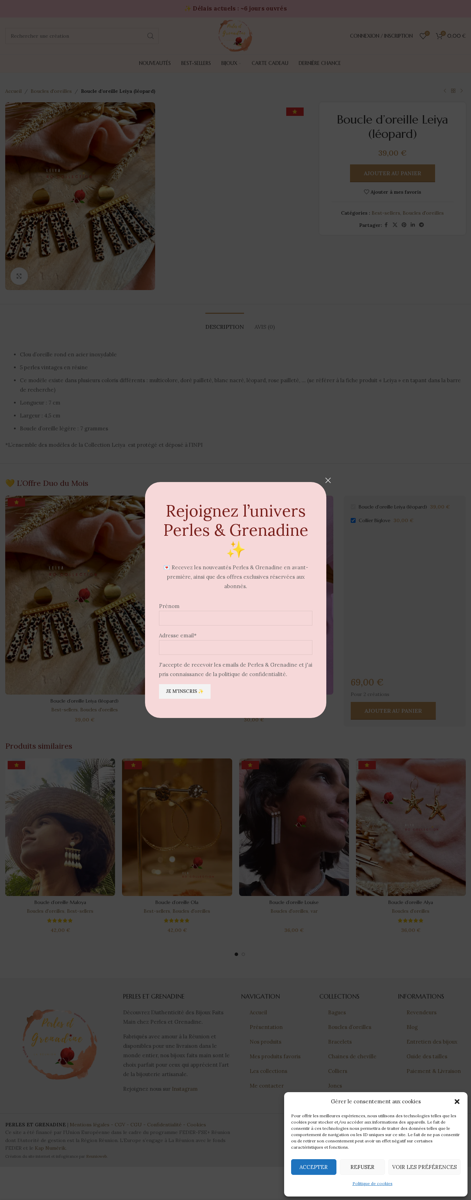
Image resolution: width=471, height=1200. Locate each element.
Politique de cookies (372, 1183)
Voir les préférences (424, 1167)
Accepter (313, 1167)
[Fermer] (328, 480)
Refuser (362, 1167)
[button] (457, 1101)
